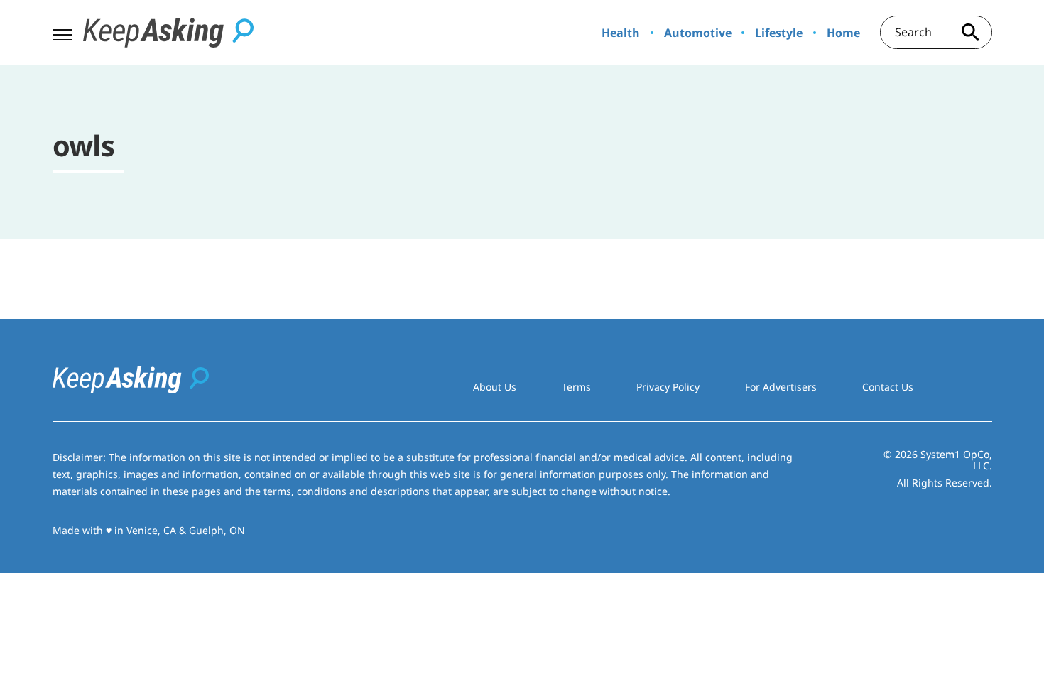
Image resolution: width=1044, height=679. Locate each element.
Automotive (698, 32)
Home (843, 32)
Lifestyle (779, 32)
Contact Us (887, 386)
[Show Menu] (62, 31)
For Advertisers (781, 386)
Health (621, 32)
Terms (576, 386)
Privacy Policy (668, 386)
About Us (494, 386)
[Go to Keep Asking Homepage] (168, 33)
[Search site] (970, 32)
